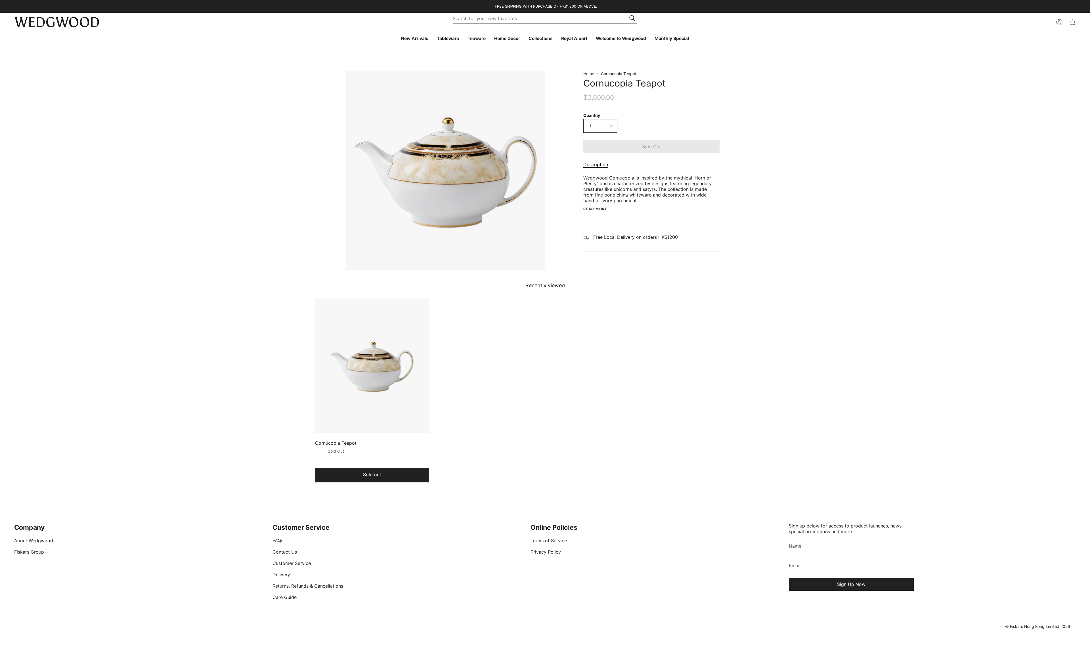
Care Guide (284, 597)
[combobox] (541, 18)
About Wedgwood (33, 540)
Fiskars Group (29, 552)
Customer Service (291, 563)
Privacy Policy (546, 552)
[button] (448, 38)
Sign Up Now (851, 584)
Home (588, 73)
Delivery (281, 574)
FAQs (277, 540)
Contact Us (284, 552)
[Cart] (1072, 22)
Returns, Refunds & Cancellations (307, 586)
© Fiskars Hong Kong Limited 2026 (1037, 626)
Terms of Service (549, 540)
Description (595, 164)
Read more (595, 209)
